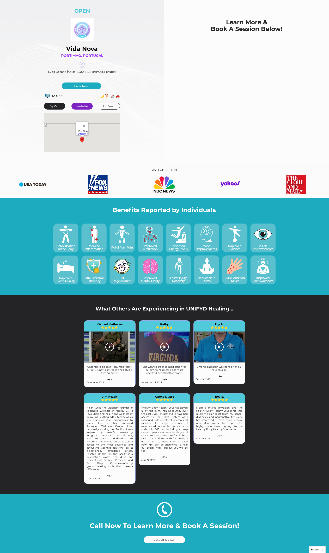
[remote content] (247, 54)
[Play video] (109, 347)
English (315, 549)
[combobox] (317, 549)
